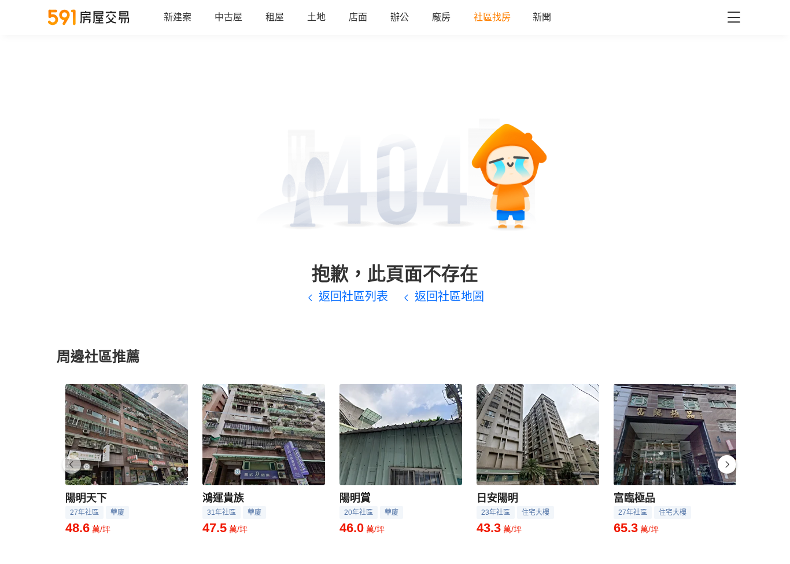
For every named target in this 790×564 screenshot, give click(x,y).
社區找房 (492, 17)
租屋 (274, 17)
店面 (358, 17)
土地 (316, 17)
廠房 (441, 17)
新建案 (177, 17)
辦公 (399, 17)
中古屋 (228, 17)
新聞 (542, 17)
